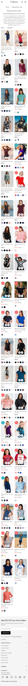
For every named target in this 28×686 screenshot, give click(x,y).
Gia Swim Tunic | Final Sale (20, 550)
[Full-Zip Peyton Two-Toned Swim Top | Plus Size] (7, 38)
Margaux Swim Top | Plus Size (7, 384)
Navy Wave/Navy (2, 250)
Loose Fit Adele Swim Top (7, 218)
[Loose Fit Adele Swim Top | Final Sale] (21, 567)
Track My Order (5, 648)
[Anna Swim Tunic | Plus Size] (7, 124)
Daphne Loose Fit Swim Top (6, 577)
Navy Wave (18, 54)
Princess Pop (18, 445)
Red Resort (2, 473)
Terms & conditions (16, 636)
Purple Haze (16, 54)
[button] (25, 2)
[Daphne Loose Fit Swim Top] (7, 567)
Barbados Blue (7, 111)
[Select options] (6, 44)
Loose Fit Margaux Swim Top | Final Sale (20, 467)
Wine (18, 85)
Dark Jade (7, 82)
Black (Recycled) (16, 528)
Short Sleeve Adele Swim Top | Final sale (20, 189)
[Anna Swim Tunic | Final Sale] (7, 512)
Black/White (2, 56)
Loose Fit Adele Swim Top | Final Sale (21, 577)
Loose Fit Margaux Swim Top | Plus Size (20, 357)
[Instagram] (11, 677)
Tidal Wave (18, 167)
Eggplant (16, 167)
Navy (4, 111)
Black (20, 54)
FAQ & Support (4, 645)
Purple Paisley (20, 528)
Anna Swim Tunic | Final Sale (6, 522)
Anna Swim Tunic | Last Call (6, 439)
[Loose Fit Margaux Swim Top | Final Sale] (21, 456)
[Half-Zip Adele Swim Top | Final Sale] (7, 539)
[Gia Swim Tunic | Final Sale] (21, 539)
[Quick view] (8, 44)
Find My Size (4, 655)
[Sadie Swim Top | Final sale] (21, 234)
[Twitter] (15, 677)
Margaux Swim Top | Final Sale (21, 522)
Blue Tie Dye (18, 195)
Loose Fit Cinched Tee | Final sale (20, 300)
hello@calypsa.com (6, 674)
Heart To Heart (23, 445)
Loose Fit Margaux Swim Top (7, 245)
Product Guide (4, 657)
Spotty (4, 611)
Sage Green (16, 85)
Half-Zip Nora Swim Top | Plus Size (20, 412)
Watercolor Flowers (23, 528)
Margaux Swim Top (5, 106)
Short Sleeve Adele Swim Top (20, 48)
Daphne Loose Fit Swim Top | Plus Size (6, 272)
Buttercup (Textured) (4, 555)
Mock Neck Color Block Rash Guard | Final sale (20, 329)
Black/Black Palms (7, 250)
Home (7, 7)
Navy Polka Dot (9, 445)
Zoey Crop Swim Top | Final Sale (6, 412)
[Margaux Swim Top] (7, 96)
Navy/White (4, 56)
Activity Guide (4, 662)
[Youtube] (20, 677)
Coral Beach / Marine (16, 583)
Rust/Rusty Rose (9, 223)
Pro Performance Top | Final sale (6, 329)
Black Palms (2, 140)
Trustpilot (3, 639)
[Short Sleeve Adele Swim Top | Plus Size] (7, 346)
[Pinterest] (3, 677)
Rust (23, 167)
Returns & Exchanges (6, 653)
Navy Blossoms (23, 195)
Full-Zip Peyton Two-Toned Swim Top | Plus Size (6, 49)
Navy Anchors (2, 307)
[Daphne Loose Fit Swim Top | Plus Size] (7, 262)
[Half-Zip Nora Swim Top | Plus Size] (21, 401)
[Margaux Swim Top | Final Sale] (21, 512)
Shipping (3, 650)
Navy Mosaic (9, 528)
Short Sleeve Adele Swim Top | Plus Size (7, 357)
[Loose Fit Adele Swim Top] (7, 208)
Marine (20, 473)
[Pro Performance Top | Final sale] (7, 319)
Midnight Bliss (18, 528)
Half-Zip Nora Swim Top (6, 161)
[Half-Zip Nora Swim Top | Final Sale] (7, 595)
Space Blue (20, 390)
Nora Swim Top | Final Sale (20, 272)
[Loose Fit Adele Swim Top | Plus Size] (21, 374)
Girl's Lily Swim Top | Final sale (21, 439)
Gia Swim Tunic (4, 77)
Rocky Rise (16, 278)
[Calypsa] (14, 2)
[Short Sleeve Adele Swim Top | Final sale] (21, 179)
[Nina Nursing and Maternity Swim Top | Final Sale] (7, 289)
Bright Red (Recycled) (16, 195)
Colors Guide (4, 660)
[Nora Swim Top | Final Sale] (21, 262)
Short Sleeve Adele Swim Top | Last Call (20, 162)
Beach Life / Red (16, 473)
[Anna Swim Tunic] (21, 208)
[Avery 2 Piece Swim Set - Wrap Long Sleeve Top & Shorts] (21, 67)
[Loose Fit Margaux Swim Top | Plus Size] (21, 346)
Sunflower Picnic (23, 54)
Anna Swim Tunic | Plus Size (6, 134)
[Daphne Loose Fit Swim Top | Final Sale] (21, 484)
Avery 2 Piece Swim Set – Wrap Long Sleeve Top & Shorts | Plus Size (7, 190)
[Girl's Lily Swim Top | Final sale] (21, 429)
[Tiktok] (24, 677)
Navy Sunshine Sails (2, 555)
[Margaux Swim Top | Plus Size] (7, 374)
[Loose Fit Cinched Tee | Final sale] (21, 289)
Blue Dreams (16, 500)
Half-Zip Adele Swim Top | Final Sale (7, 550)
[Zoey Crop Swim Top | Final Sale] (7, 401)
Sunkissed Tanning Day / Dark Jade (18, 473)
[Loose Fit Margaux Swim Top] (7, 234)
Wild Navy (9, 166)
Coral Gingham (16, 250)
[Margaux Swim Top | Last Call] (7, 484)
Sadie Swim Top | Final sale (20, 245)
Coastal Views (18, 112)
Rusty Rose (4, 82)
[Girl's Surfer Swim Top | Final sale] (7, 456)
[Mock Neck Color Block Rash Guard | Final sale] (21, 319)
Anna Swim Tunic (19, 218)
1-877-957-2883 (5, 672)
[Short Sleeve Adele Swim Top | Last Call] (21, 151)
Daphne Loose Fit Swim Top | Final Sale (20, 495)
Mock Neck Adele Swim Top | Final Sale (20, 107)
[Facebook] (7, 677)
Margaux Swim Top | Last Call (7, 495)
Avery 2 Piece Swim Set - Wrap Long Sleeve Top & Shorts (20, 78)
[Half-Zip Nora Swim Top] (7, 151)
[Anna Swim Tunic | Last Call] (7, 429)
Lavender (16, 112)
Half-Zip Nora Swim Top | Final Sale (7, 605)
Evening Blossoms (4, 528)
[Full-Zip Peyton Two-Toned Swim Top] (21, 124)
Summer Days (20, 167)
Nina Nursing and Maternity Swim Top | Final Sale (7, 301)
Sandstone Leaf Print (2, 417)
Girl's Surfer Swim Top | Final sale (6, 467)
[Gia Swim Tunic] (7, 67)
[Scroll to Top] (25, 678)
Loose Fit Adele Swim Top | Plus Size (21, 384)
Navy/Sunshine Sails (2, 223)
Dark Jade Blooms (9, 417)
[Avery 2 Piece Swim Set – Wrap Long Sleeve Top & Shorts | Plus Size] (7, 179)
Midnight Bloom (16, 555)
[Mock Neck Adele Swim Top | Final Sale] (21, 96)
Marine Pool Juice (16, 335)
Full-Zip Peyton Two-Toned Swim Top (19, 134)
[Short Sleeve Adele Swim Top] (21, 38)
